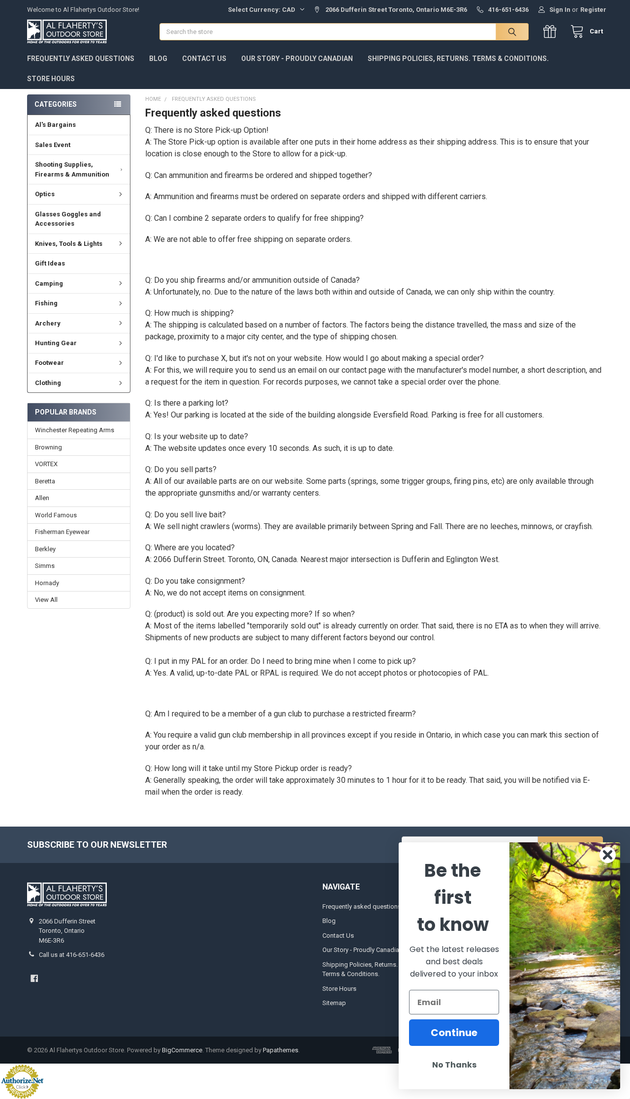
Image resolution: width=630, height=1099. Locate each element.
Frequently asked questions (80, 58)
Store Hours (51, 79)
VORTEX (46, 464)
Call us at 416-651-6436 (71, 954)
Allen (42, 498)
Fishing (46, 303)
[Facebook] (34, 978)
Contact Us (204, 58)
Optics (45, 194)
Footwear (49, 362)
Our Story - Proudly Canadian (297, 58)
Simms (45, 565)
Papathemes (280, 1050)
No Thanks (454, 1064)
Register (593, 9)
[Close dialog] (607, 854)
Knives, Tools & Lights (68, 243)
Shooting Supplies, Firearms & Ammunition (72, 169)
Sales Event (52, 145)
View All (46, 599)
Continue (454, 1033)
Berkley (45, 549)
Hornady (47, 583)
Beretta (45, 481)
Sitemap (334, 1003)
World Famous (56, 515)
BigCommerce (182, 1050)
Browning (48, 447)
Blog (158, 58)
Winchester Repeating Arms (74, 430)
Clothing (48, 382)
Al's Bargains (55, 124)
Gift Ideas (50, 263)
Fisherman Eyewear (62, 531)
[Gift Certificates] (552, 32)
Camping (49, 283)
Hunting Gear (56, 343)
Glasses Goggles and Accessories (68, 219)
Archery (48, 323)
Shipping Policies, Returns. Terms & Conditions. (458, 58)
